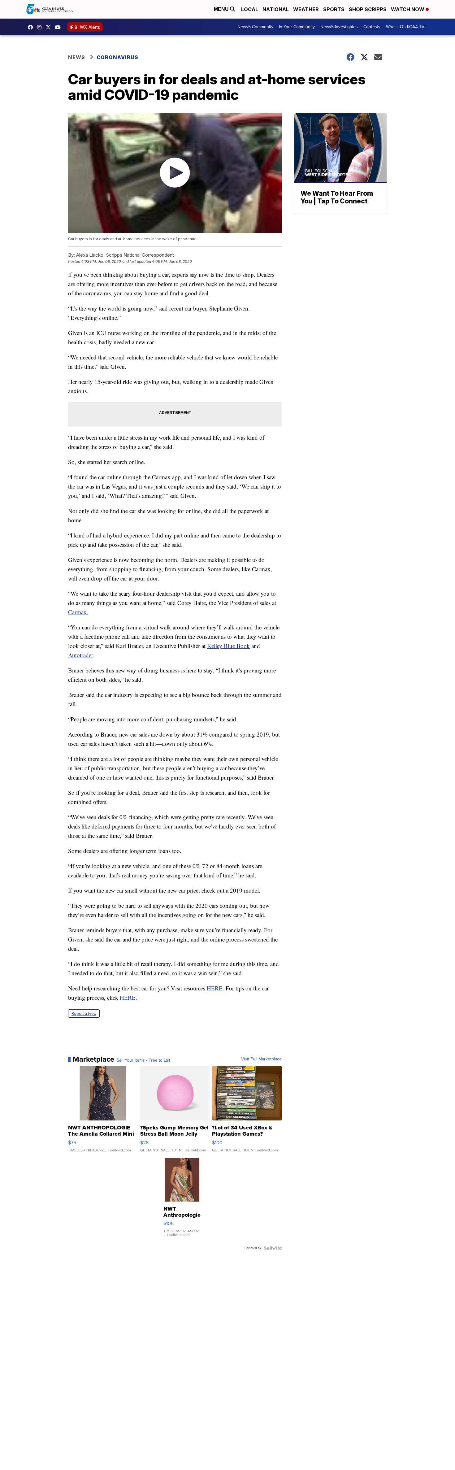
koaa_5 (41, 27)
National (275, 9)
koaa (50, 27)
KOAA (32, 27)
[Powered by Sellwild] (273, 1248)
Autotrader (80, 655)
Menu (222, 9)
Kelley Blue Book (228, 646)
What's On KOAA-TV (405, 27)
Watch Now (408, 9)
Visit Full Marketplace (261, 1059)
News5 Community (255, 27)
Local (249, 9)
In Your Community (297, 27)
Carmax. (78, 612)
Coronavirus (117, 57)
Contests (371, 27)
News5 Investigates (339, 27)
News (76, 57)
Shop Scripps (368, 9)
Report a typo (84, 1013)
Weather (306, 9)
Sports (333, 9)
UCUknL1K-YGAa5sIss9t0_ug (59, 27)
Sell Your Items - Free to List (143, 1060)
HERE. (215, 988)
